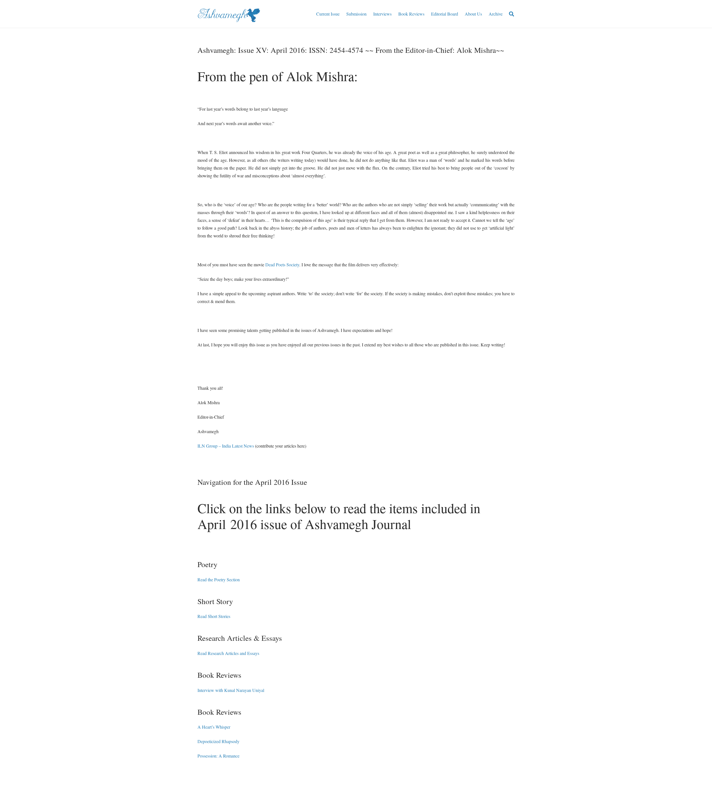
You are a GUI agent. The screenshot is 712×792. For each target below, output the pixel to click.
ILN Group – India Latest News (225, 446)
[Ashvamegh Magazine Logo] (228, 14)
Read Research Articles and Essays (228, 653)
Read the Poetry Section (218, 579)
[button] (511, 14)
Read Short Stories (213, 616)
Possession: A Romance (218, 756)
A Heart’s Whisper (213, 727)
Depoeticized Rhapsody (218, 741)
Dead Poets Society (282, 264)
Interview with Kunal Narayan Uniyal (230, 690)
